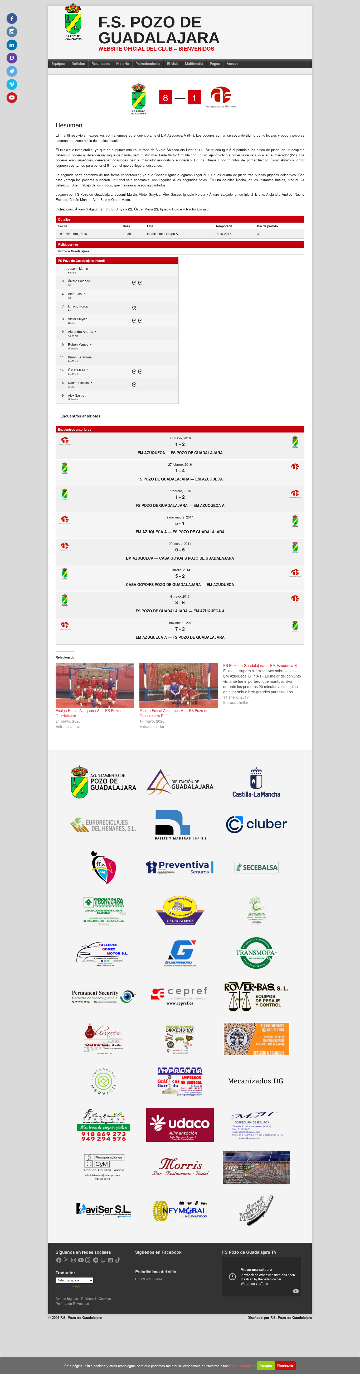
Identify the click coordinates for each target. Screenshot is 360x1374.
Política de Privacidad (72, 1303)
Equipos (58, 63)
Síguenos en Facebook (158, 1252)
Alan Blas (75, 293)
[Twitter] (12, 71)
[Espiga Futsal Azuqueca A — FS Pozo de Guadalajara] (95, 685)
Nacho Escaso (78, 382)
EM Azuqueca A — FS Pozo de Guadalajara (180, 531)
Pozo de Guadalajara (73, 251)
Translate (87, 1286)
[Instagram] (12, 31)
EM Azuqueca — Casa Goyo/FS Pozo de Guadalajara (180, 558)
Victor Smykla (77, 318)
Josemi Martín (78, 268)
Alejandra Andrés (80, 331)
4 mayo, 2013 (180, 596)
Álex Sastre (76, 395)
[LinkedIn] (12, 45)
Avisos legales (67, 1298)
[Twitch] (12, 58)
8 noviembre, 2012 (180, 622)
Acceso (233, 63)
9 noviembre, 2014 (180, 517)
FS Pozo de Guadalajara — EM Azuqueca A (180, 505)
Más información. (244, 1365)
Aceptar (266, 1365)
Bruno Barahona (80, 357)
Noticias (78, 63)
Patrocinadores (147, 63)
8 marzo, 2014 (180, 570)
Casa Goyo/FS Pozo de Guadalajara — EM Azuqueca (180, 584)
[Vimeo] (12, 84)
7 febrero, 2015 (180, 490)
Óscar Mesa (76, 370)
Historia (122, 63)
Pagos (215, 63)
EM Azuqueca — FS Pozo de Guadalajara (180, 452)
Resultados (100, 63)
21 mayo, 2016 (180, 438)
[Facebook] (12, 18)
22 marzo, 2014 (180, 543)
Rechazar (285, 1365)
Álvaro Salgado (79, 280)
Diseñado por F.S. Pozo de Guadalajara (279, 1317)
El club (172, 63)
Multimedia (194, 63)
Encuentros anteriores (80, 416)
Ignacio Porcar (78, 306)
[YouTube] (12, 97)
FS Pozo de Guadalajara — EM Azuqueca (180, 479)
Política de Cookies (96, 1298)
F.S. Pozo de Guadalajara (159, 30)
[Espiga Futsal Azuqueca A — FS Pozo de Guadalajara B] (178, 685)
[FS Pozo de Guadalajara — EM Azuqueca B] (265, 684)
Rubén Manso (78, 344)
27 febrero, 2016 (180, 464)
